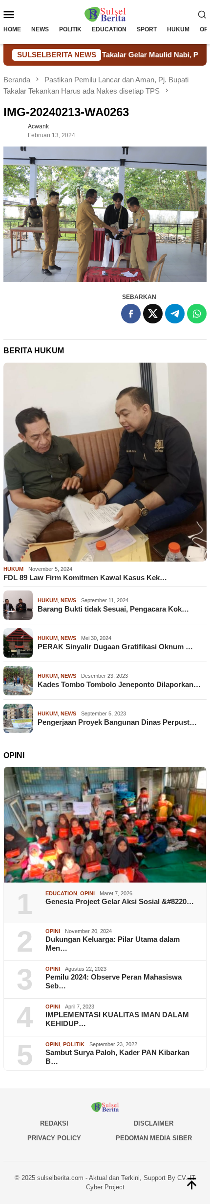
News (68, 600)
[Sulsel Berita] (105, 13)
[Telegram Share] (175, 313)
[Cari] (202, 14)
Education (61, 893)
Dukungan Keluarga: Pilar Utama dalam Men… (112, 943)
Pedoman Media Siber (154, 1138)
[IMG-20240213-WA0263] (105, 214)
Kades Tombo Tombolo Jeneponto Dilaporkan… (119, 684)
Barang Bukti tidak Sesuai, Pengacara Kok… (113, 609)
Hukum (13, 569)
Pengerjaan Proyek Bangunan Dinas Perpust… (117, 722)
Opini (87, 893)
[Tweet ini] (153, 313)
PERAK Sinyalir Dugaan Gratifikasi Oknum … (115, 646)
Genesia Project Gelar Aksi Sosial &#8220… (119, 901)
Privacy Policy (54, 1138)
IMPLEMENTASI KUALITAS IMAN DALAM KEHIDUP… (117, 1019)
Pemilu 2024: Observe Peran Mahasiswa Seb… (113, 981)
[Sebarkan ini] (131, 313)
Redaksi (54, 1123)
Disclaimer (153, 1123)
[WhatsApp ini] (197, 313)
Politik (73, 1044)
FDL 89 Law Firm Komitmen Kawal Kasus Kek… (85, 577)
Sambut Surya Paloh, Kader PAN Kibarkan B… (117, 1056)
